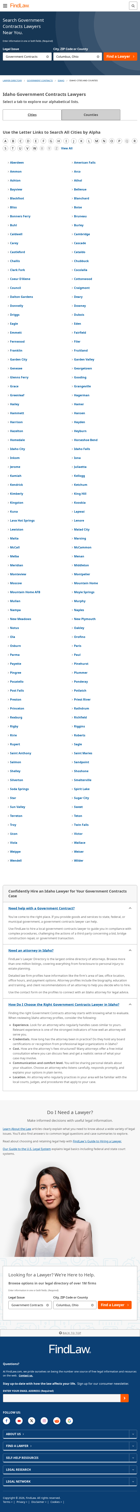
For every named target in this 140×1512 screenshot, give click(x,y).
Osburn (15, 646)
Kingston (16, 503)
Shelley (15, 771)
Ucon (14, 834)
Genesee (16, 368)
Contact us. (26, 1375)
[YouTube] (19, 1420)
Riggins (79, 726)
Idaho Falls (82, 449)
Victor (78, 834)
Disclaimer (38, 1502)
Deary (78, 297)
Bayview (16, 189)
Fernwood (17, 342)
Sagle (78, 744)
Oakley (79, 628)
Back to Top (72, 1333)
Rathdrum (81, 708)
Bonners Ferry (20, 216)
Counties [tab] (91, 115)
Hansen (79, 413)
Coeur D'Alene (20, 279)
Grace (14, 386)
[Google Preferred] (69, 1420)
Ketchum (80, 485)
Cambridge (82, 234)
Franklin (16, 350)
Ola (12, 637)
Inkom (15, 458)
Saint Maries (83, 753)
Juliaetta (80, 467)
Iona (77, 458)
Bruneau (80, 216)
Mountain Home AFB (25, 592)
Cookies (55, 1502)
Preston (15, 699)
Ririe (13, 735)
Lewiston (16, 529)
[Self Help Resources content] (133, 1458)
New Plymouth (85, 619)
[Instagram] (44, 1420)
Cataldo (79, 252)
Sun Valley (17, 807)
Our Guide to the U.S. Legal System (27, 1149)
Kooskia (80, 503)
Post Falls (17, 691)
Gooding (80, 377)
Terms (7, 1502)
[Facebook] (6, 1420)
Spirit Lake (82, 789)
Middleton (81, 565)
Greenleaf (17, 395)
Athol (78, 180)
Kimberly (16, 494)
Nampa (15, 610)
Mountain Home (86, 583)
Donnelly (16, 306)
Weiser (79, 852)
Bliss (13, 207)
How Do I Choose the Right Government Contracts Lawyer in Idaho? (63, 1004)
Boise (78, 207)
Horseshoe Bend (86, 440)
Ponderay (81, 682)
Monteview (18, 574)
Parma (15, 655)
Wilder (78, 861)
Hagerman (82, 395)
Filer (77, 342)
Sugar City (81, 798)
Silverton (16, 780)
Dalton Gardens (21, 297)
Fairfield (80, 333)
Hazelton (16, 431)
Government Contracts (40, 80)
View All (67, 148)
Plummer (81, 673)
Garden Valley (84, 359)
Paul (77, 655)
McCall (15, 547)
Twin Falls (81, 825)
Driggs (15, 315)
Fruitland (81, 350)
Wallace (79, 843)
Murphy (79, 601)
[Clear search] (48, 1305)
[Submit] (124, 1398)
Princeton (17, 708)
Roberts (79, 735)
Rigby (14, 726)
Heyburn (80, 431)
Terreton (16, 816)
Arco (77, 171)
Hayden (79, 422)
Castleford (17, 252)
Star (13, 798)
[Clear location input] (98, 56)
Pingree (15, 673)
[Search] (133, 6)
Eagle (14, 324)
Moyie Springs (84, 592)
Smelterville (82, 780)
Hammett (17, 413)
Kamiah (16, 476)
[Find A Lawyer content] (133, 1446)
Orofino (79, 637)
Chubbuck (81, 261)
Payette (15, 664)
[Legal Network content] (133, 1481)
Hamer (79, 404)
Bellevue (80, 189)
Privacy (21, 1502)
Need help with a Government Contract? (41, 908)
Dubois (79, 315)
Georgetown (83, 368)
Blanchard (81, 198)
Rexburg (16, 717)
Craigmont (82, 288)
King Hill (80, 494)
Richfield (80, 717)
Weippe (15, 852)
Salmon (15, 762)
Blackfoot (17, 198)
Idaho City (17, 449)
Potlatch (80, 691)
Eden (77, 324)
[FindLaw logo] (21, 5)
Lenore (79, 520)
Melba (14, 556)
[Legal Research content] (133, 1470)
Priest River (82, 699)
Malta (14, 538)
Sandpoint (81, 762)
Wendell (16, 861)
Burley (78, 225)
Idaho (61, 80)
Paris (77, 646)
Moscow (16, 583)
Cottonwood (83, 279)
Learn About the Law (17, 1129)
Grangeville (82, 386)
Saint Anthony (20, 753)
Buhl (13, 225)
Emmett (16, 333)
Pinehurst (81, 664)
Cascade (80, 243)
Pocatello (17, 682)
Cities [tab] (32, 115)
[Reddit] (56, 1420)
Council (15, 288)
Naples (79, 610)
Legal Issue (11, 49)
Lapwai (79, 512)
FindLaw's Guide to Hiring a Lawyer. (97, 1141)
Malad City (82, 529)
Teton (78, 816)
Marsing (80, 538)
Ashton (15, 180)
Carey (14, 243)
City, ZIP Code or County (70, 49)
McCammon (83, 547)
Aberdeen (17, 163)
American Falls (85, 163)
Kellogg (79, 476)
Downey (80, 306)
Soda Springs (19, 789)
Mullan (15, 601)
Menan (79, 556)
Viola (13, 843)
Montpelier (82, 574)
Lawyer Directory (12, 80)
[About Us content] (133, 1434)
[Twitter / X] (31, 1420)
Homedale (17, 440)
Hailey (14, 404)
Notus (14, 628)
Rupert (15, 744)
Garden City (18, 359)
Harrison (16, 422)
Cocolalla (80, 270)
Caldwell (16, 234)
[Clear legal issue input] (48, 56)
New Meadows (20, 619)
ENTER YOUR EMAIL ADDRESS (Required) (28, 1391)
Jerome (15, 467)
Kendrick (16, 485)
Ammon (16, 171)
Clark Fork (17, 270)
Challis (15, 261)
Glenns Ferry (19, 377)
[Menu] (5, 5)
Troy (13, 825)
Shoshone (81, 771)
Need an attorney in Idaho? (31, 950)
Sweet (78, 807)
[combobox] (27, 56)
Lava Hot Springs (22, 520)
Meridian (16, 565)
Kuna (14, 512)
